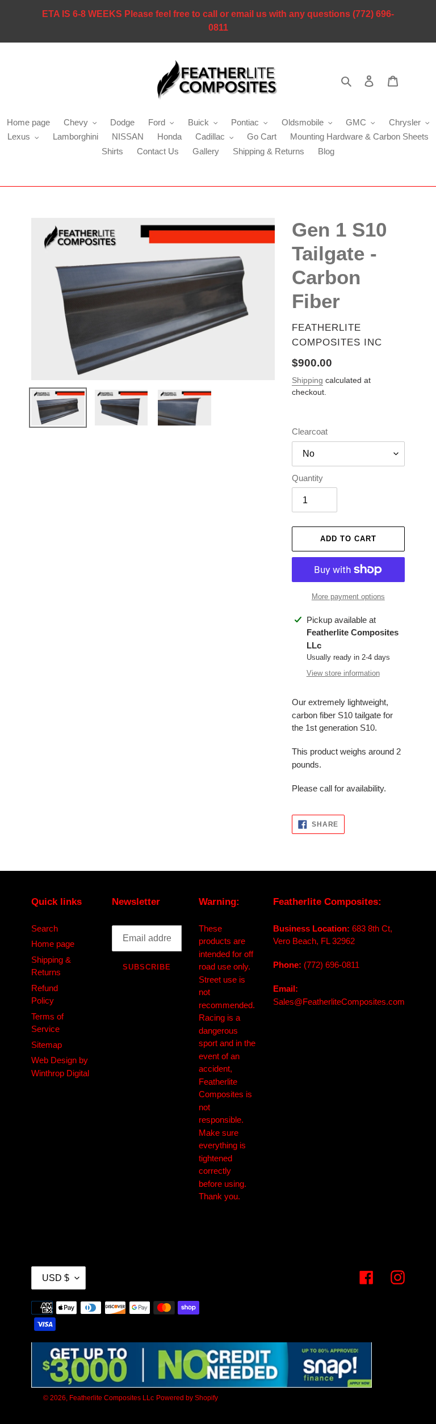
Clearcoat (310, 431)
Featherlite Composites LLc (111, 1398)
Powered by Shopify (187, 1398)
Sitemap (46, 1045)
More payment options (348, 596)
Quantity (307, 478)
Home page (52, 944)
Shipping (307, 380)
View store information (343, 673)
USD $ (55, 1278)
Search (44, 928)
